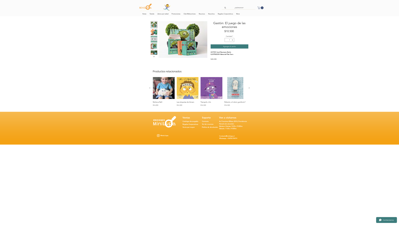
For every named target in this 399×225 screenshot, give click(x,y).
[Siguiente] (249, 88)
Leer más (214, 59)
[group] (199, 93)
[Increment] (232, 40)
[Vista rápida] (164, 88)
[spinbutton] (229, 40)
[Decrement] (226, 40)
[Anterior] (150, 88)
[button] (260, 7)
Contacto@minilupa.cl (227, 136)
